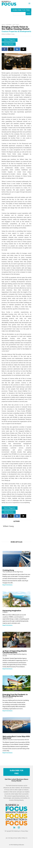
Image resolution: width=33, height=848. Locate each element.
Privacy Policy (24, 831)
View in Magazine (9, 40)
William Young (10, 34)
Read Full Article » (8, 585)
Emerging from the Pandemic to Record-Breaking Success (15, 696)
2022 (3, 24)
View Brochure (8, 44)
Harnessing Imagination (12, 611)
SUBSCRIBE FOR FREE (16, 772)
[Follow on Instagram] (19, 827)
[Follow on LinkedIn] (14, 827)
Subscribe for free (21, 10)
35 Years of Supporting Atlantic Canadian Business (15, 653)
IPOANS (8, 24)
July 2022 (15, 24)
